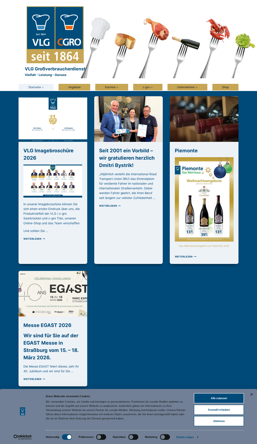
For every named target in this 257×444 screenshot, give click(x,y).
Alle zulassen (219, 398)
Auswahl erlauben (219, 409)
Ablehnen (219, 421)
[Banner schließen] (251, 394)
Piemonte (186, 151)
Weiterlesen (34, 238)
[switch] (101, 437)
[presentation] (53, 119)
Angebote (74, 87)
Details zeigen (185, 437)
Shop (225, 87)
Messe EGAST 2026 (47, 325)
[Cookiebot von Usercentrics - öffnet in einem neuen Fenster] (22, 437)
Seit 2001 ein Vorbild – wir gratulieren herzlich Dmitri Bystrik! (127, 158)
